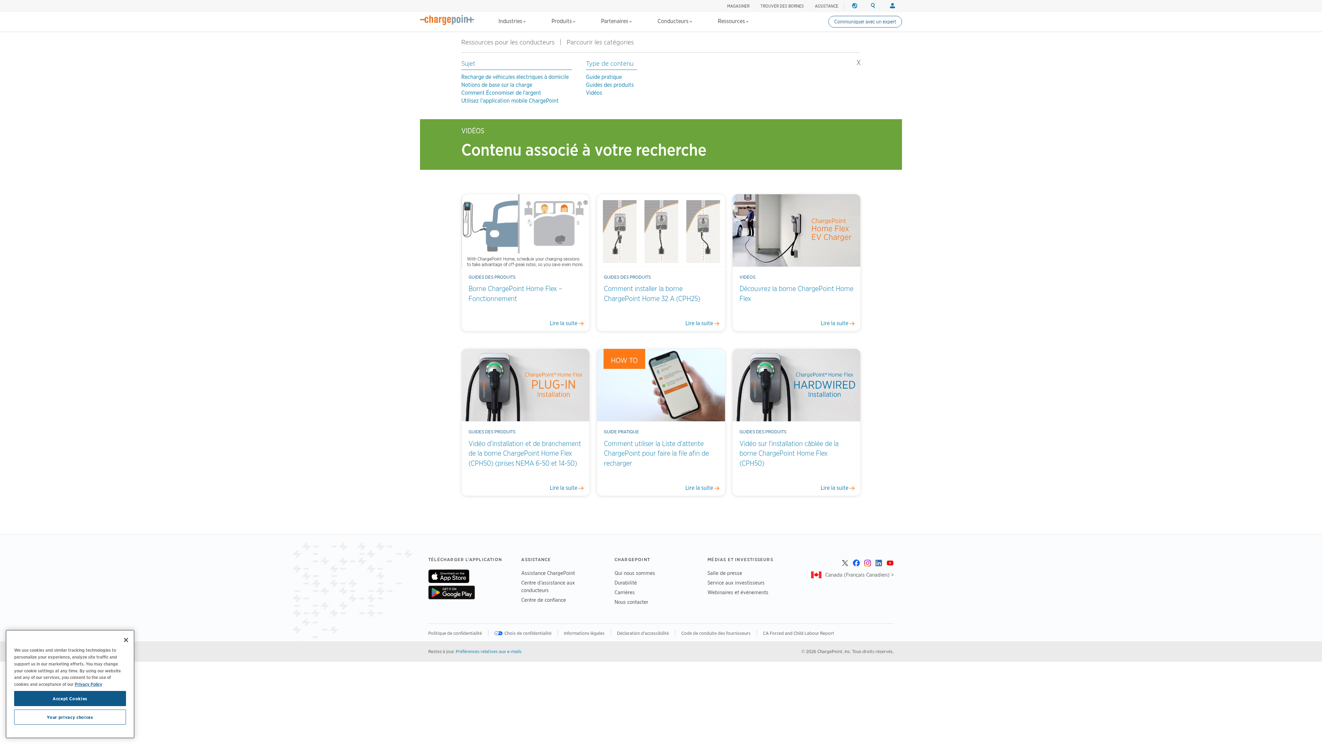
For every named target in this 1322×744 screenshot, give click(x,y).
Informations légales (584, 633)
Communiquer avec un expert (865, 21)
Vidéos (594, 93)
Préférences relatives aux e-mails (489, 651)
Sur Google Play (451, 592)
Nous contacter (631, 602)
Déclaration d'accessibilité (643, 633)
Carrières (625, 592)
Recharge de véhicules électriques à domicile (515, 77)
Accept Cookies (70, 698)
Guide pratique (604, 77)
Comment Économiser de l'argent (501, 93)
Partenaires (615, 21)
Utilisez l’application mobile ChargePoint (510, 100)
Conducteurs (674, 21)
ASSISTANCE (826, 6)
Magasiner (738, 6)
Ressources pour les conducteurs (508, 42)
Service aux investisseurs (736, 582)
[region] (70, 684)
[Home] (447, 20)
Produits (562, 21)
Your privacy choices (70, 717)
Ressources (732, 21)
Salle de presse (724, 573)
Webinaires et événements (737, 592)
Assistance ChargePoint (548, 573)
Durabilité (626, 582)
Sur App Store (448, 576)
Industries (511, 21)
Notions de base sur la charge (496, 85)
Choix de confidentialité (528, 633)
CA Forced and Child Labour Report (798, 633)
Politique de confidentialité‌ (455, 633)
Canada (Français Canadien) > (859, 574)
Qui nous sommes (635, 573)
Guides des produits (610, 85)
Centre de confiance (543, 600)
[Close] (126, 640)
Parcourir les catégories (604, 42)
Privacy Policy (88, 683)
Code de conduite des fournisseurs (716, 633)
